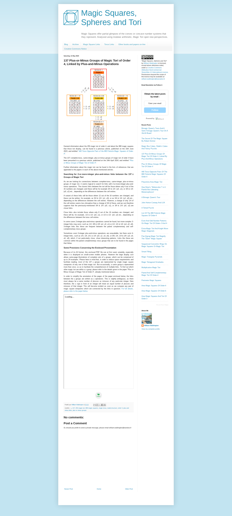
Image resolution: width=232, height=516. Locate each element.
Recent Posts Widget (162, 305)
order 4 (120, 408)
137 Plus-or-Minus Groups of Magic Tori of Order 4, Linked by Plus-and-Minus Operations (154, 156)
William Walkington (151, 63)
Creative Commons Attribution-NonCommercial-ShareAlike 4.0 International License (155, 70)
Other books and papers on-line (131, 44)
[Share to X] (99, 405)
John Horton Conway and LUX (153, 203)
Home (99, 489)
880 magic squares (92, 408)
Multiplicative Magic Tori (151, 267)
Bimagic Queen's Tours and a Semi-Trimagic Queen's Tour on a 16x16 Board (155, 130)
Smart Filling (146, 252)
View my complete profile (151, 329)
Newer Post (68, 489)
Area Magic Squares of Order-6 (154, 291)
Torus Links (109, 44)
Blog (66, 44)
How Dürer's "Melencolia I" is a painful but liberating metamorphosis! (154, 189)
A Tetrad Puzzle (148, 208)
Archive (75, 44)
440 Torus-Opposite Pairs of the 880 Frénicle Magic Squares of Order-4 (154, 174)
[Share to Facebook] (102, 405)
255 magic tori (80, 408)
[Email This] (94, 405)
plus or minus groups (79, 410)
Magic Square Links (91, 44)
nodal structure (112, 408)
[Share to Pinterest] (104, 405)
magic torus (102, 408)
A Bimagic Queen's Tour (151, 197)
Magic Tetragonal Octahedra (152, 262)
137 (73, 408)
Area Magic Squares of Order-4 (154, 286)
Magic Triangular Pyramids (152, 257)
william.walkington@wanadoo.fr (153, 79)
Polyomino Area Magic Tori (152, 182)
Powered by (150, 118)
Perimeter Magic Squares (151, 280)
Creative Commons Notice (75, 49)
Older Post (129, 489)
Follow (155, 110)
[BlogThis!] (97, 405)
